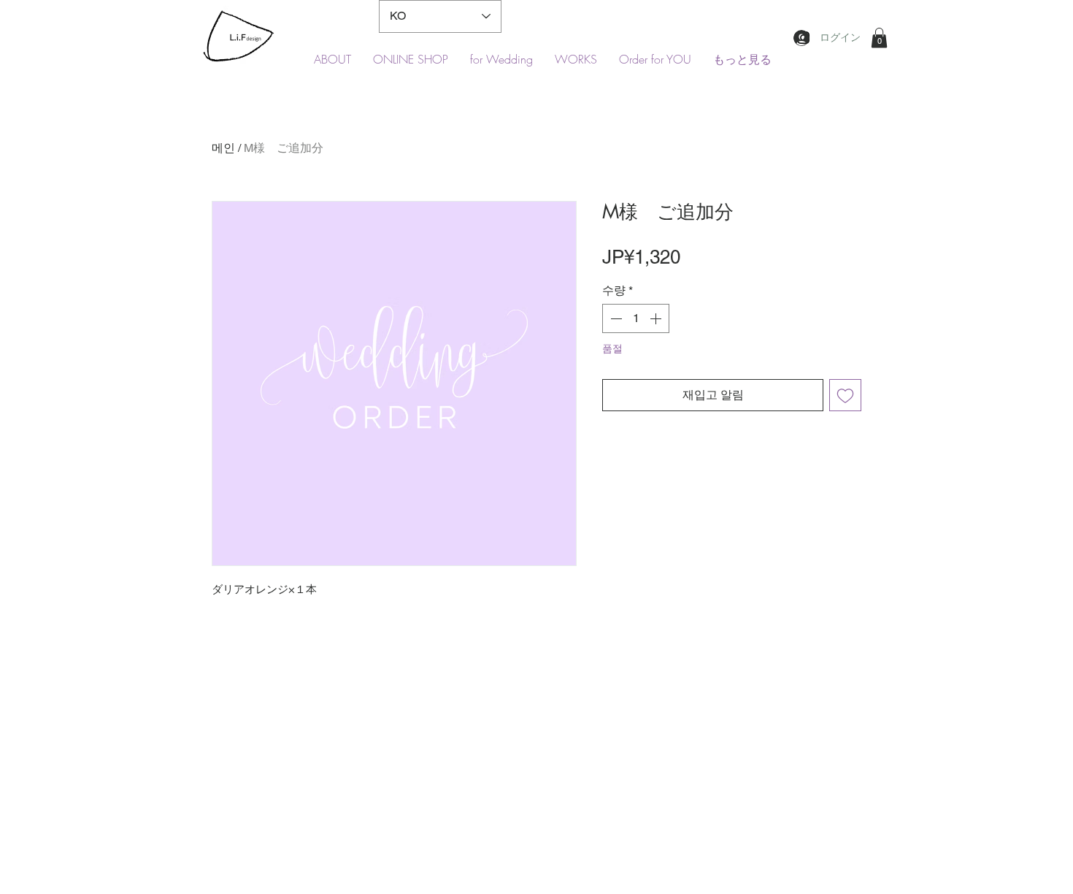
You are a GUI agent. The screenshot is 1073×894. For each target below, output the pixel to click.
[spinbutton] (636, 318)
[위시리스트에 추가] (845, 395)
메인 (223, 148)
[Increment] (657, 318)
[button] (879, 37)
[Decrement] (614, 318)
